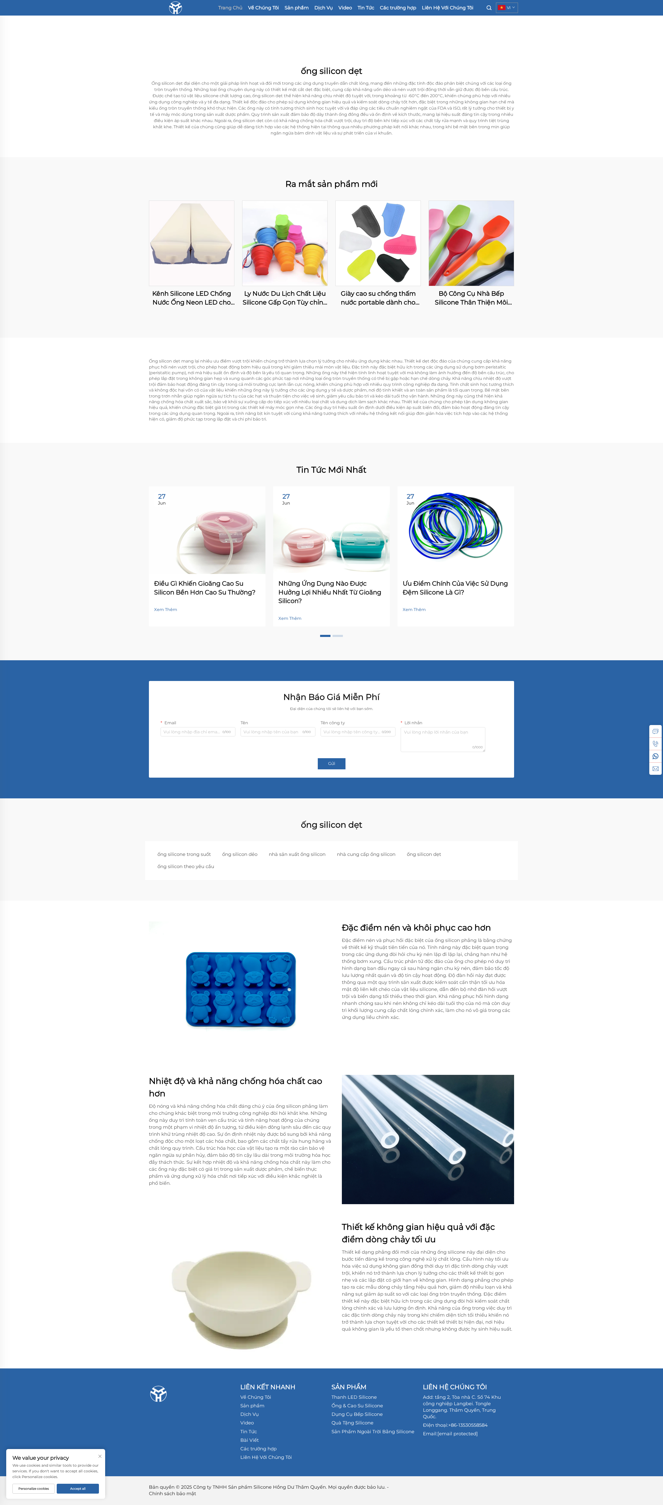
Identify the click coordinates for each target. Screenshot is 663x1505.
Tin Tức (366, 8)
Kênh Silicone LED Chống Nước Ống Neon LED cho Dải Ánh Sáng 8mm (191, 298)
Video (345, 8)
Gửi (331, 763)
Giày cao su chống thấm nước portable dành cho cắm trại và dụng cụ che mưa (378, 298)
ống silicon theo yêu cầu (185, 866)
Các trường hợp (398, 8)
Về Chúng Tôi (263, 8)
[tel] (655, 743)
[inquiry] (655, 731)
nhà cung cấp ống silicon (366, 854)
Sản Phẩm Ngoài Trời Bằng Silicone (373, 1432)
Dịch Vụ (323, 8)
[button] (325, 636)
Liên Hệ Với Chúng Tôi (447, 8)
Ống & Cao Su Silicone (357, 1406)
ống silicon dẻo (239, 854)
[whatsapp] (655, 756)
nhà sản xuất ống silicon (297, 854)
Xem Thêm (165, 609)
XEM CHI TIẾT (192, 243)
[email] (655, 768)
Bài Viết (249, 1440)
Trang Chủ (230, 8)
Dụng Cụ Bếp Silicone (357, 1414)
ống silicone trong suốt (184, 854)
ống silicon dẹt (424, 854)
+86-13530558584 (468, 1425)
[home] (175, 7)
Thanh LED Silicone (354, 1397)
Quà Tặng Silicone (352, 1423)
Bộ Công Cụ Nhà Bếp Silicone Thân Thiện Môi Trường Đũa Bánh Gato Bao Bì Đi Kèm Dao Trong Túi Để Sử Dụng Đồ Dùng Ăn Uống (471, 298)
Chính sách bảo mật (172, 1493)
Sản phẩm (297, 8)
